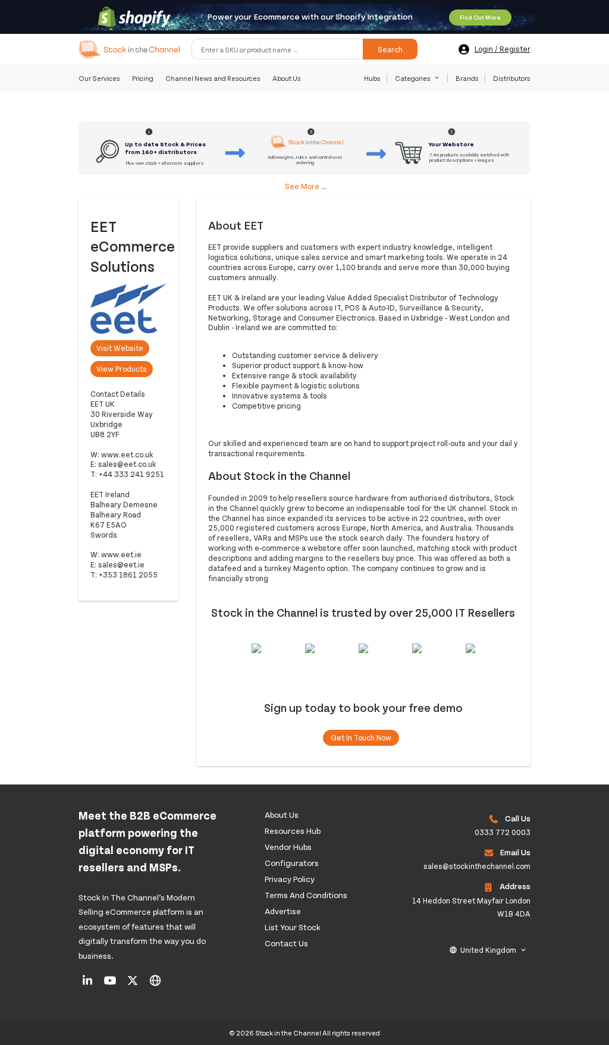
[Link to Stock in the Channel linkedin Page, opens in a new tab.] (88, 984)
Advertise (283, 911)
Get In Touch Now (361, 737)
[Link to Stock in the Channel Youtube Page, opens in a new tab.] (111, 984)
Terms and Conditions (306, 895)
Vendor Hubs (288, 847)
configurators (292, 863)
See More (302, 186)
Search (390, 49)
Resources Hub (293, 831)
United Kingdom (488, 950)
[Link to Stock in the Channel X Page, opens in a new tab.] (133, 984)
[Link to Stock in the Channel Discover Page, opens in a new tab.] (155, 984)
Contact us (286, 943)
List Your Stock (293, 927)
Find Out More (480, 17)
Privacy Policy (290, 879)
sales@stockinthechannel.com (476, 866)
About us (282, 814)
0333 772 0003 (502, 832)
